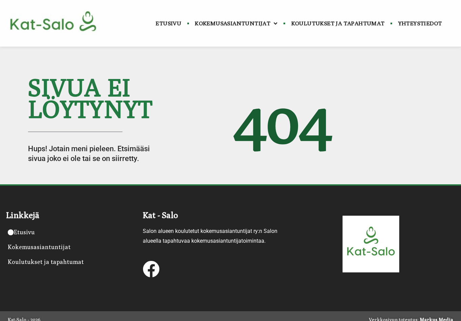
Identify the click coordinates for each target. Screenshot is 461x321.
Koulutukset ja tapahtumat (338, 23)
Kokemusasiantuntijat (232, 23)
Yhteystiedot (420, 23)
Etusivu (168, 23)
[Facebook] (151, 269)
